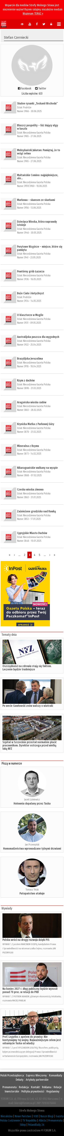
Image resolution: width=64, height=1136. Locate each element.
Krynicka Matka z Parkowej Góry (35, 424)
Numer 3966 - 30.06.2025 (29, 111)
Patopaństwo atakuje (32, 893)
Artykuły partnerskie (37, 1079)
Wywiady (6, 908)
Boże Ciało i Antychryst (30, 293)
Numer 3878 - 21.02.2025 (29, 431)
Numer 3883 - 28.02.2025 (29, 409)
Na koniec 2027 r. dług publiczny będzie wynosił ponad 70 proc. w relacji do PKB (29, 990)
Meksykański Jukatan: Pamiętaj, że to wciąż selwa (38, 151)
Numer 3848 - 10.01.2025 (29, 540)
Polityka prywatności (32, 1091)
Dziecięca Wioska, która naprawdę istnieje (37, 223)
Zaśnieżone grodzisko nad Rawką (36, 511)
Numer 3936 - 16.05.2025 (29, 279)
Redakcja (24, 1087)
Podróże (27, 107)
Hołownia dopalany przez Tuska (32, 803)
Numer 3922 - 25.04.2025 (29, 344)
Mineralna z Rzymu (28, 446)
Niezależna (6, 1116)
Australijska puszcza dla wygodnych (38, 337)
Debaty (19, 1079)
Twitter (42, 88)
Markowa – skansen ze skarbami (36, 200)
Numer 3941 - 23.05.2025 (29, 257)
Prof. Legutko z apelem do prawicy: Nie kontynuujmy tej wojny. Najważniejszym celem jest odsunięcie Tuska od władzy (31, 1040)
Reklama (46, 1087)
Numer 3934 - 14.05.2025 (29, 300)
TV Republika (29, 1120)
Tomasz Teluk (32, 889)
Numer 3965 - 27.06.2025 (29, 136)
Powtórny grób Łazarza (30, 271)
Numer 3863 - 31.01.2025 (29, 497)
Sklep (23, 1125)
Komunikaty (55, 1075)
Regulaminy (52, 1091)
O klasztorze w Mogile (30, 315)
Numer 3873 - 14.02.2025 (29, 453)
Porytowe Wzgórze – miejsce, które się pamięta (39, 248)
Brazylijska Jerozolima (30, 358)
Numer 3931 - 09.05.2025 (29, 322)
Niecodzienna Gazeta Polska (36, 132)
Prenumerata (9, 1087)
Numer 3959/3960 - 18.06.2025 (32, 186)
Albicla (42, 1120)
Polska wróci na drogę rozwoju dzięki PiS (25, 940)
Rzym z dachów (26, 380)
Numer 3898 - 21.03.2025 (29, 388)
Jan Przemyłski (32, 844)
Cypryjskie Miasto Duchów (32, 533)
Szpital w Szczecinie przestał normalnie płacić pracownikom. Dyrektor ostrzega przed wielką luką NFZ (29, 745)
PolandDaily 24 (36, 1125)
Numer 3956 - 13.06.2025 (29, 207)
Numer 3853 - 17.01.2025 (29, 519)
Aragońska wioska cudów (31, 402)
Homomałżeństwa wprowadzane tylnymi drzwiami (32, 848)
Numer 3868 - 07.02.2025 (29, 475)
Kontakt (35, 1087)
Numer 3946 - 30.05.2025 (29, 232)
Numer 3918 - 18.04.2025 (29, 366)
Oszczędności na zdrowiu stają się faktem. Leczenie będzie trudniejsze (27, 667)
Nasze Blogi (46, 1116)
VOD (35, 1116)
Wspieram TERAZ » (33, 13)
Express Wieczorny (36, 1075)
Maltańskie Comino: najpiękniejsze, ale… (37, 176)
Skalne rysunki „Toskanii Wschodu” (37, 103)
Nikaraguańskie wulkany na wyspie (37, 468)
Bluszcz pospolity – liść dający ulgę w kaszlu (37, 127)
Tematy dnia (9, 635)
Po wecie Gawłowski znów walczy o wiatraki (27, 706)
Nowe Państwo (23, 1116)
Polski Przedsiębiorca (12, 1075)
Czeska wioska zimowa (30, 489)
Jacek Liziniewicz (32, 799)
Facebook (26, 88)
